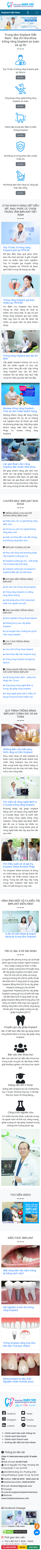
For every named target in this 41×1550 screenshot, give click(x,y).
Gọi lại (22, 1547)
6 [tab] (25, 1225)
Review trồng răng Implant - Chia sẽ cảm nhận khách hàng (20, 410)
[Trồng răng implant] (20, 1402)
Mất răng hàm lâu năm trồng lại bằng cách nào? (19, 1272)
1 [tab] (19, 940)
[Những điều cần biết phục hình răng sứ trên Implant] (20, 735)
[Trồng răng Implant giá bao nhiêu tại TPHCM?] (20, 286)
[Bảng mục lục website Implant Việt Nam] (28, 12)
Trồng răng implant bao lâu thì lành (20, 357)
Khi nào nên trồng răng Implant (20, 587)
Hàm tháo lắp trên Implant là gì (20, 654)
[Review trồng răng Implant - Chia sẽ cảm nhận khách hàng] (20, 394)
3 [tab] (16, 1225)
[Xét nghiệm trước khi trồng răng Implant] (20, 1292)
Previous (5, 925)
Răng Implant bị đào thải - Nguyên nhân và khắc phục (18, 1380)
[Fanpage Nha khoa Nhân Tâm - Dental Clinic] (20, 1517)
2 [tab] (22, 940)
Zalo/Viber (33, 1547)
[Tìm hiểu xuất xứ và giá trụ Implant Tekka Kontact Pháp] (20, 849)
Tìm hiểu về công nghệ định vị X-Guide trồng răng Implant (20, 803)
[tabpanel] (20, 925)
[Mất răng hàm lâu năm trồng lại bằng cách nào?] (20, 1256)
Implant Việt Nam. (16, 1526)
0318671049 (21, 1461)
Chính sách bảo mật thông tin (20, 1433)
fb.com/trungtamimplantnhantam (19, 1492)
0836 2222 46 (32, 1478)
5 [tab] (22, 1225)
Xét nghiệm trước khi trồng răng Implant (18, 1309)
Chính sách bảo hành (15, 1436)
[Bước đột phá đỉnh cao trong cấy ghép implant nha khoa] (20, 1212)
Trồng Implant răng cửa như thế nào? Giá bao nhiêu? (19, 1344)
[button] (3, 22)
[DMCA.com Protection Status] (14, 1531)
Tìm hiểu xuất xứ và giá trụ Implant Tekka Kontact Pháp (19, 865)
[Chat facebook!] (37, 1534)
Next (36, 925)
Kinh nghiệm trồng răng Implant (21, 618)
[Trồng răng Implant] (20, 4)
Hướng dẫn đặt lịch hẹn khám (20, 1442)
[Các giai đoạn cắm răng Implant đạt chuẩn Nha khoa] (20, 450)
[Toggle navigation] (37, 12)
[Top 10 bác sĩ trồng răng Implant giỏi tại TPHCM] (20, 233)
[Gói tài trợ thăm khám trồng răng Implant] (20, 22)
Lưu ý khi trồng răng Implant (19, 649)
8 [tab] (31, 1225)
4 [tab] (19, 1225)
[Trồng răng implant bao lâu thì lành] (20, 341)
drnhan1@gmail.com (21, 1486)
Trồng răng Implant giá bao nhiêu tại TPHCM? (18, 301)
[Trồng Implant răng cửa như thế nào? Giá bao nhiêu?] (20, 1328)
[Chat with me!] (37, 1527)
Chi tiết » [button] (20, 77)
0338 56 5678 (28, 1482)
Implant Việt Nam (10, 12)
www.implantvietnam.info (15, 1498)
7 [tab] (28, 1225)
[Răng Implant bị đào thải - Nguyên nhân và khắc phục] (20, 1364)
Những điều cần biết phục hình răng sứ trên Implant (17, 751)
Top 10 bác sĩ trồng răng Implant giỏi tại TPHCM (16, 249)
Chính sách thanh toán (16, 1439)
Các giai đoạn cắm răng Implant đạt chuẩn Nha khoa (19, 465)
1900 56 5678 (18, 1478)
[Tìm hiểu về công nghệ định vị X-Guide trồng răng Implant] (20, 788)
